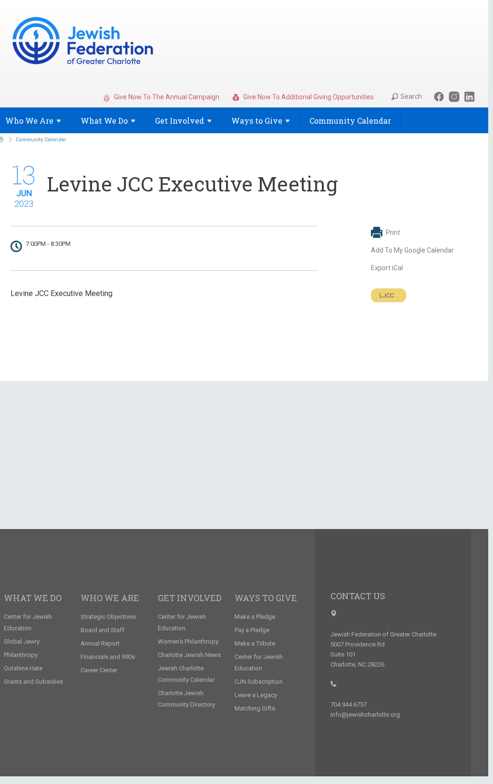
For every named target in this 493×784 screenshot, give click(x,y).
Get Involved (190, 598)
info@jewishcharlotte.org (365, 714)
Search (411, 96)
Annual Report (100, 643)
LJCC (387, 295)
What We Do (33, 598)
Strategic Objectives (108, 616)
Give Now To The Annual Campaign (166, 97)
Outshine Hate (23, 668)
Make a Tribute (255, 643)
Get (179, 121)
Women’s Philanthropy (188, 641)
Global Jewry (22, 641)
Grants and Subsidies (33, 681)
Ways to (256, 121)
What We (104, 121)
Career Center (99, 670)
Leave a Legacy (256, 695)
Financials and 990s (108, 656)
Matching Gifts (255, 708)
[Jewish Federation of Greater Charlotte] (83, 42)
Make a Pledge (255, 616)
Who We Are (110, 598)
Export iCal (387, 268)
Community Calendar (350, 121)
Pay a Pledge (252, 630)
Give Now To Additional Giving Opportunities (308, 97)
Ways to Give (266, 598)
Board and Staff (102, 630)
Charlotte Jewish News (189, 654)
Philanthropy (21, 654)
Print (393, 232)
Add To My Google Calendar (412, 250)
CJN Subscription (259, 681)
